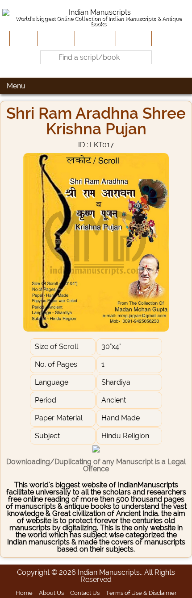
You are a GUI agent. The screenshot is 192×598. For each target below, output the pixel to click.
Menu (16, 86)
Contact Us (85, 592)
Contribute (94, 38)
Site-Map (133, 38)
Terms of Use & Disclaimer (141, 592)
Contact (167, 38)
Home (22, 38)
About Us (55, 38)
